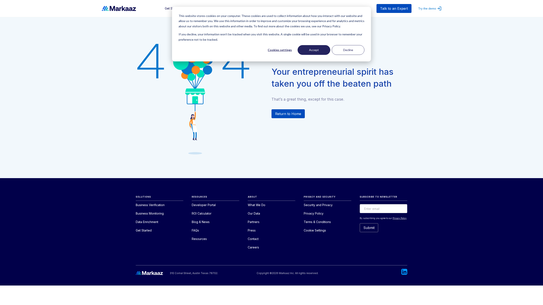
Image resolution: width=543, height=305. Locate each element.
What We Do (256, 205)
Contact (253, 239)
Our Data (254, 213)
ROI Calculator (201, 213)
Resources (199, 239)
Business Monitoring (150, 213)
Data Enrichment (147, 222)
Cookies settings (280, 50)
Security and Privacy (318, 205)
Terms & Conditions (317, 222)
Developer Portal (204, 205)
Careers (253, 247)
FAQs (195, 230)
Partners (253, 222)
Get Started (144, 230)
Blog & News (201, 222)
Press (252, 230)
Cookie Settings (315, 230)
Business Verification (150, 205)
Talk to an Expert (394, 8)
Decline (348, 50)
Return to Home (288, 114)
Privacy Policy (313, 213)
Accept (314, 50)
